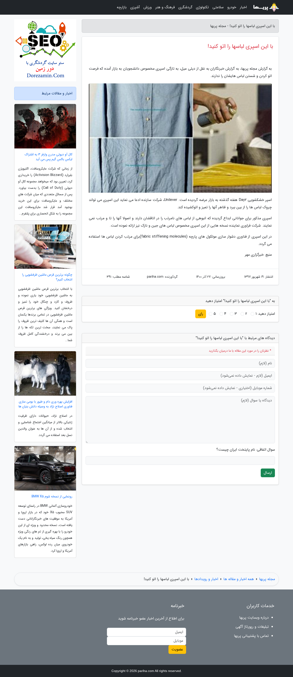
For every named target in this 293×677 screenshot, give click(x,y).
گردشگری (185, 7)
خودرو (231, 7)
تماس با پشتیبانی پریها (251, 636)
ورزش (148, 7)
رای (200, 314)
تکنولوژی (202, 7)
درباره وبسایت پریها (254, 617)
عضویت (177, 649)
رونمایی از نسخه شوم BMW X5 (52, 496)
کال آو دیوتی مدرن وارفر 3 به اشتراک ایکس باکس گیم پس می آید (48, 157)
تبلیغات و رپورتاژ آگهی (252, 627)
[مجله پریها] (265, 7)
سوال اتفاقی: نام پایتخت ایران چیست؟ (245, 449)
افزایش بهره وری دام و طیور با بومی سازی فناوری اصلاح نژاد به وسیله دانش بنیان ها (45, 404)
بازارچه (122, 7)
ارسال (268, 473)
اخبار (243, 7)
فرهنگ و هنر (165, 7)
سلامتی (218, 7)
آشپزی (135, 7)
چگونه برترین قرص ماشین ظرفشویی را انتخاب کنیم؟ (47, 277)
